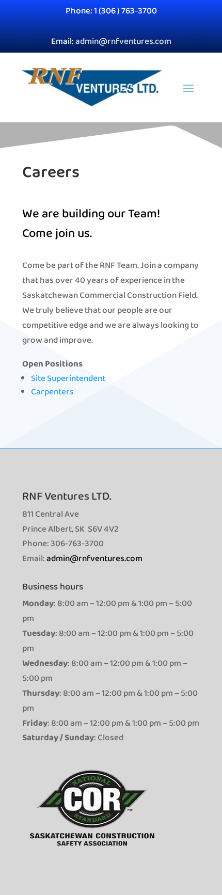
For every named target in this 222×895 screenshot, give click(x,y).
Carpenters (52, 391)
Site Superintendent (68, 378)
